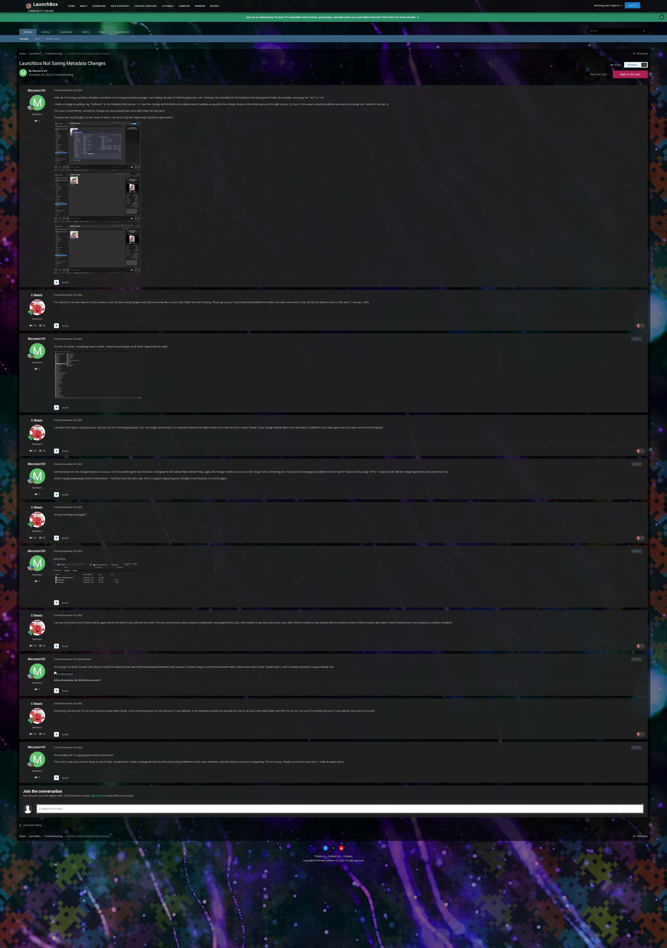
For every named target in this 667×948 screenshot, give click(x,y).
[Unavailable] (63, 673)
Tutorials (168, 6)
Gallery (85, 32)
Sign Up (632, 5)
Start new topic (598, 74)
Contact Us (334, 856)
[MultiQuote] (56, 282)
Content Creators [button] (145, 6)
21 (38, 120)
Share (616, 64)
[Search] (644, 31)
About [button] (83, 6)
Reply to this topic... (52, 808)
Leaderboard (122, 32)
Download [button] (99, 6)
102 (43, 325)
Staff (37, 38)
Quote (65, 282)
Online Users (53, 38)
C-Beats (36, 295)
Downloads (65, 32)
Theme (319, 856)
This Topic (630, 30)
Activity (46, 32)
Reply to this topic (630, 74)
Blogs (102, 32)
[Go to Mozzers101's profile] (37, 102)
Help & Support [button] (120, 6)
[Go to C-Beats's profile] (37, 307)
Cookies (347, 856)
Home (71, 6)
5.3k (34, 325)
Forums (24, 38)
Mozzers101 (37, 90)
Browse (28, 32)
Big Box (214, 6)
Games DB (184, 6)
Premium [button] (200, 6)
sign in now (97, 795)
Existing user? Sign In (607, 5)
